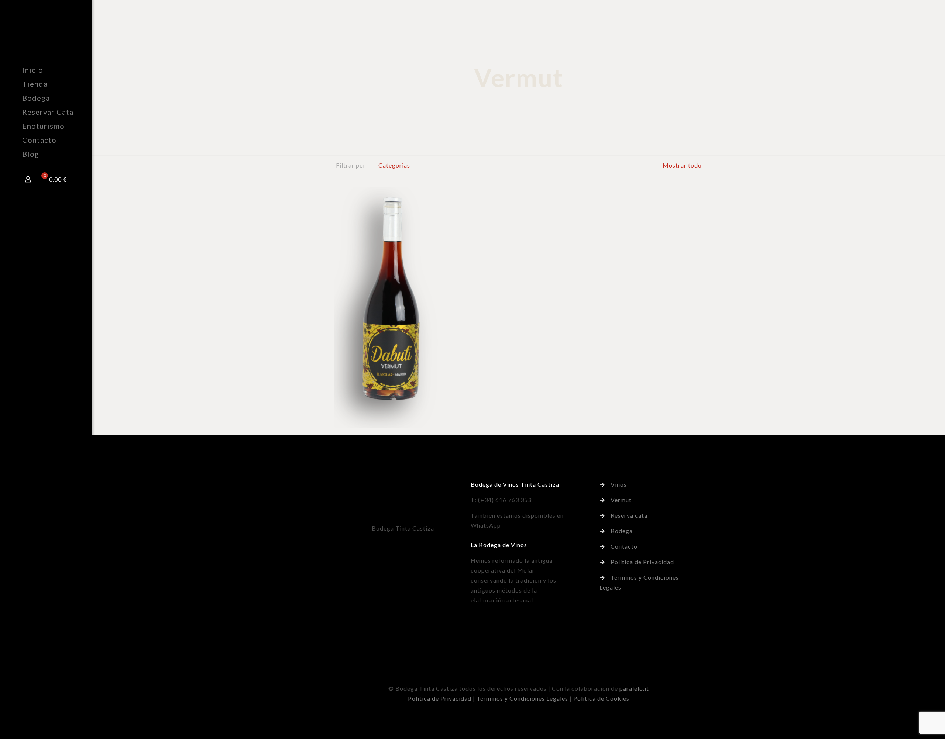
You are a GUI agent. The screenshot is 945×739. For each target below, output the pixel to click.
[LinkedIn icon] (50, 729)
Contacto (624, 546)
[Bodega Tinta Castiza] (57, 31)
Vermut (621, 499)
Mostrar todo (681, 165)
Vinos (619, 484)
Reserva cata (629, 515)
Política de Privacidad (642, 561)
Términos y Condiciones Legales (522, 698)
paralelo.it (634, 688)
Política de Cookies (601, 698)
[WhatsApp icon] (34, 729)
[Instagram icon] (58, 729)
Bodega (622, 530)
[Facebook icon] (42, 729)
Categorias (394, 165)
